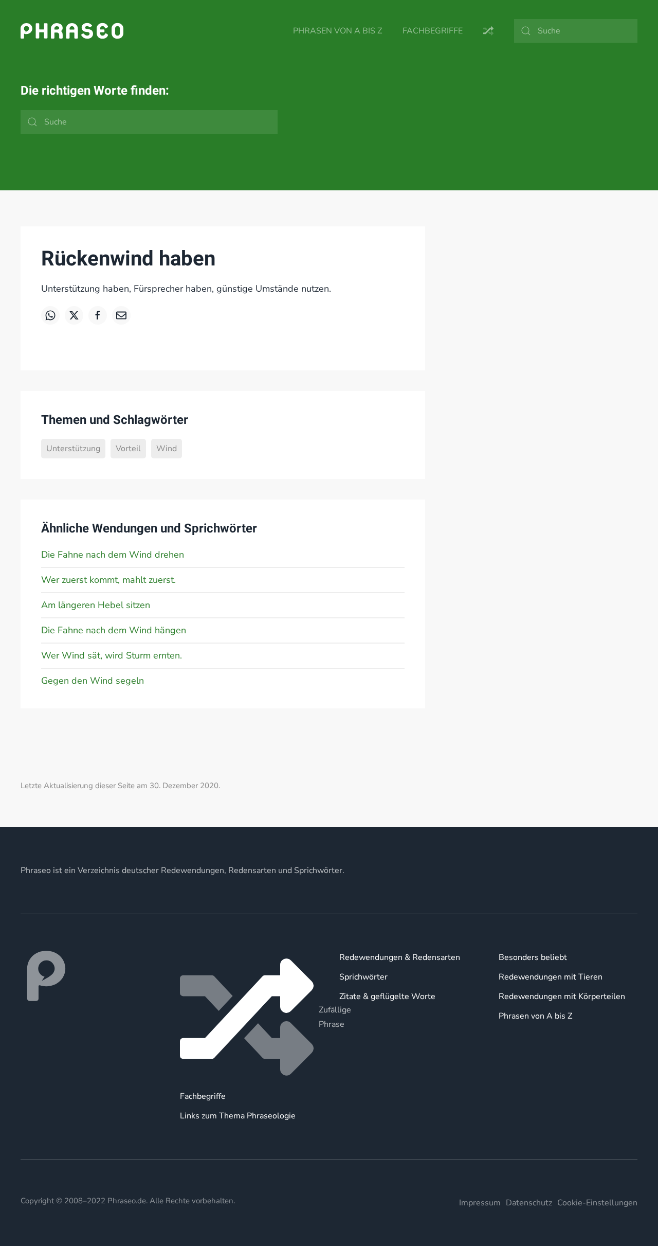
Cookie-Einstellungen (597, 1202)
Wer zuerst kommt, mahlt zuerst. (108, 580)
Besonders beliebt (533, 957)
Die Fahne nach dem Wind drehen (112, 554)
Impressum (480, 1202)
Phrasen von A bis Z (337, 31)
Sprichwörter (363, 977)
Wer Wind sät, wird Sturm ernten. (111, 655)
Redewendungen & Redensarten (399, 957)
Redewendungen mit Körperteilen (562, 996)
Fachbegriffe (433, 31)
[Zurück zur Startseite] (72, 30)
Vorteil (128, 448)
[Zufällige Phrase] (249, 1017)
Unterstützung (73, 448)
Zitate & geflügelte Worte (387, 996)
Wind (166, 448)
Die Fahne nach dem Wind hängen (113, 630)
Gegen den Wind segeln (92, 680)
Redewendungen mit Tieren (550, 977)
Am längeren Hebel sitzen (95, 605)
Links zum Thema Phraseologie (238, 1116)
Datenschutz (529, 1202)
